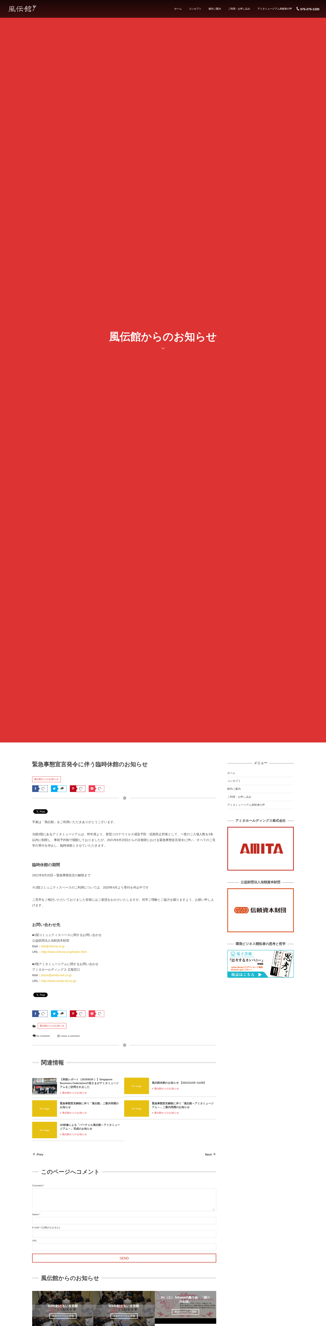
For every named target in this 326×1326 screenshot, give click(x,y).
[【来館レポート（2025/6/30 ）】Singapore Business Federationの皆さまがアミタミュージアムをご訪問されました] (44, 1092)
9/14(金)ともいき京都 (124, 1306)
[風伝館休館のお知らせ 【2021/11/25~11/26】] (136, 1092)
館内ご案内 (215, 9)
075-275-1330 (309, 9)
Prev (40, 1154)
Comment (37, 1185)
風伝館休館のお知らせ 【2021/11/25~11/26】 (179, 1082)
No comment (43, 1036)
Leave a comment (70, 1036)
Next (208, 1154)
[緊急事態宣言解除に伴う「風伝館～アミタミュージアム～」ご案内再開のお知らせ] (136, 1114)
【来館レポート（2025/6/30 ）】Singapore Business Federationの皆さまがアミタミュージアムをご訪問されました (89, 1083)
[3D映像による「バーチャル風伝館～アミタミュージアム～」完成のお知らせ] (44, 1136)
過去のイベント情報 (63, 1316)
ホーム (178, 9)
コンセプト (195, 9)
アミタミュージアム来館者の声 (274, 9)
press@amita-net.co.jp (56, 975)
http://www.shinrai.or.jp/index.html (64, 952)
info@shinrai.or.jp (53, 946)
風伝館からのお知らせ (46, 779)
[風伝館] (34, 8)
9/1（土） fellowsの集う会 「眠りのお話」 (185, 1299)
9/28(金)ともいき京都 (63, 1306)
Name (35, 1214)
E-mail (35, 1227)
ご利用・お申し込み (239, 9)
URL (34, 1240)
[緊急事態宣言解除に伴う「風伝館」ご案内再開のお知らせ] (44, 1114)
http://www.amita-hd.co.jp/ (59, 981)
